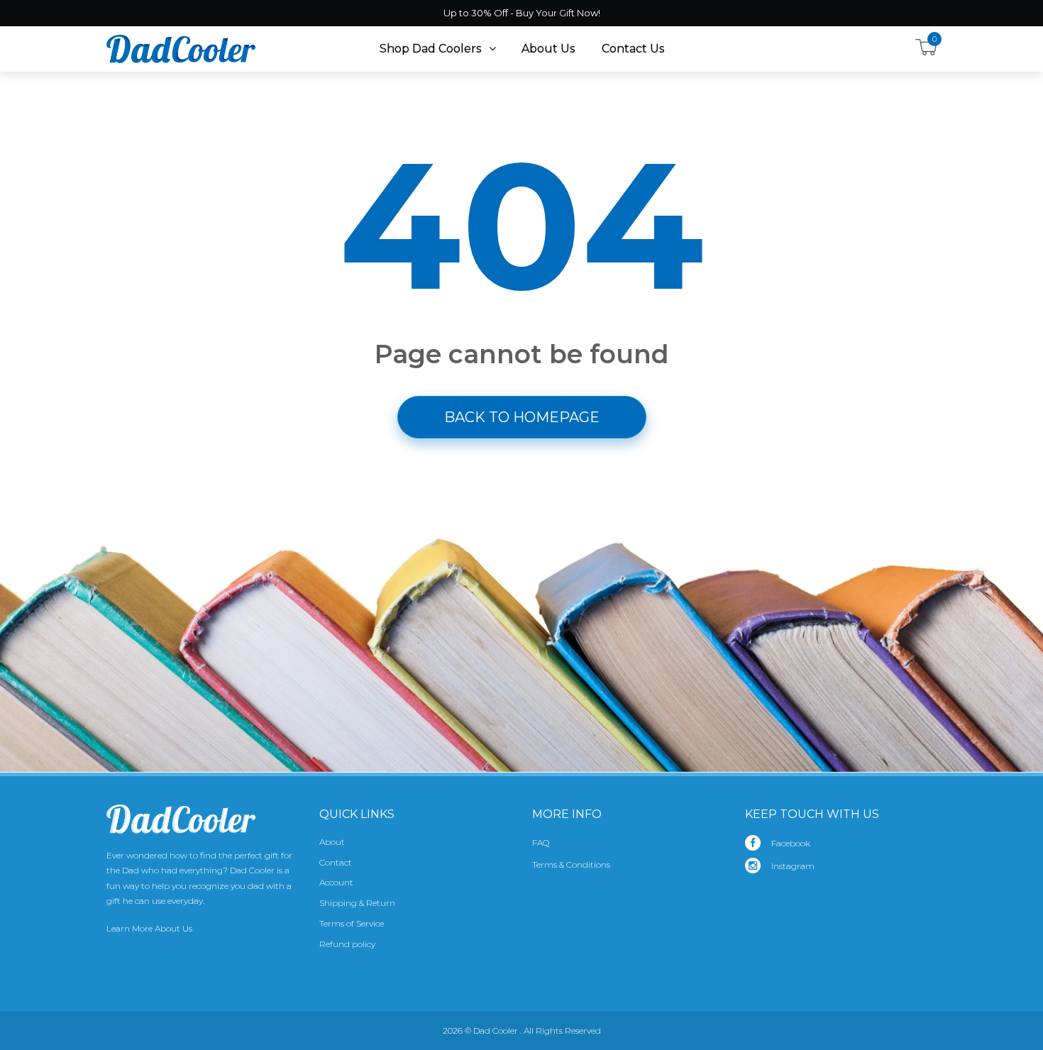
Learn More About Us (149, 928)
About (332, 841)
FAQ (540, 842)
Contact (335, 862)
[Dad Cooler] (180, 48)
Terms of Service (351, 923)
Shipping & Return (357, 902)
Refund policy (347, 944)
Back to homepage (522, 417)
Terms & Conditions (571, 864)
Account (336, 882)
